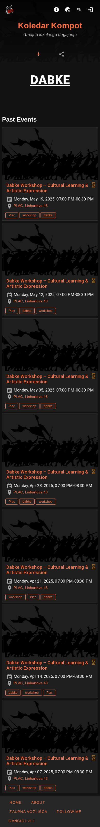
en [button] (79, 10)
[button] (28, 811)
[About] (56, 9)
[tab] (38, 54)
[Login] (90, 9)
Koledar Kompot (50, 25)
